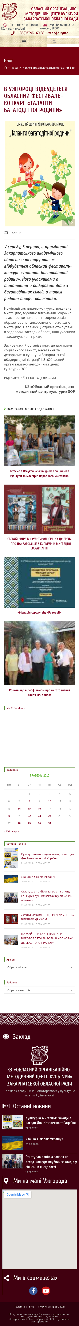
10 (49, 801)
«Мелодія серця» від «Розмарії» (39, 612)
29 (29, 823)
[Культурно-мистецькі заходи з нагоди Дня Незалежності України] (11, 858)
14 (19, 808)
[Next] (72, 222)
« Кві (7, 831)
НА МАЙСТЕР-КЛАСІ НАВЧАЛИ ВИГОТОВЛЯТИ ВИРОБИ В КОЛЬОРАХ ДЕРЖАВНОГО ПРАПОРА (47, 938)
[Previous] (65, 222)
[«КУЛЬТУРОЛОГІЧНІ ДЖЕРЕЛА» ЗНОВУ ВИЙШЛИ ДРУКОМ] (11, 919)
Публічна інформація (51, 1306)
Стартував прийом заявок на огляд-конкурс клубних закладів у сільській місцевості (46, 896)
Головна (20, 1306)
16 (39, 808)
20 (9, 816)
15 (29, 808)
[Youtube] (46, 1291)
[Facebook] (33, 1291)
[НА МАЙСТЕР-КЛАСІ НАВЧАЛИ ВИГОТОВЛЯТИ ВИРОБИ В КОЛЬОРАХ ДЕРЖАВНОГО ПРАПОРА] (11, 940)
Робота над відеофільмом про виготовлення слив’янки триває (39, 692)
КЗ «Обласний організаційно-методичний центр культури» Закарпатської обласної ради (39, 1077)
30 (39, 823)
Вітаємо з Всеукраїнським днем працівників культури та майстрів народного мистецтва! (39, 473)
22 (29, 816)
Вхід (31, 1306)
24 (49, 816)
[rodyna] (39, 173)
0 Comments (43, 863)
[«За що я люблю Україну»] (11, 879)
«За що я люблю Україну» (38, 877)
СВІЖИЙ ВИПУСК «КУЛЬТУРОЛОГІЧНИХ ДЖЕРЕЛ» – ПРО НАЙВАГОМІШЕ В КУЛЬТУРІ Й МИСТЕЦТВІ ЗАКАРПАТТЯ (39, 543)
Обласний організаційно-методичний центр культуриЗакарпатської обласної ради (51, 14)
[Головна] (5, 68)
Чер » (15, 831)
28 (19, 823)
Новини (15, 233)
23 (39, 816)
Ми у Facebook (16, 708)
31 (49, 823)
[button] (23, 40)
